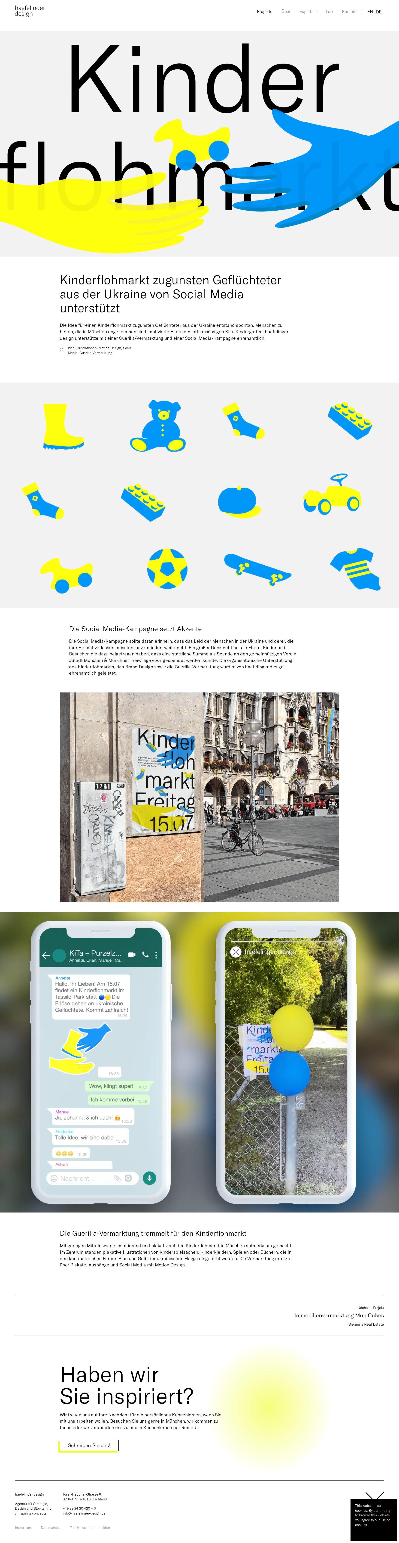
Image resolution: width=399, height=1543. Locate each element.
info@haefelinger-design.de (84, 1513)
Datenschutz (50, 1527)
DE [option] (379, 12)
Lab (329, 11)
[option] (378, 12)
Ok (360, 1533)
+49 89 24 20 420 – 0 (79, 1508)
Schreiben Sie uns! (89, 1445)
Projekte (264, 11)
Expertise (308, 11)
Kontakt (349, 11)
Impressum (23, 1527)
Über (285, 11)
